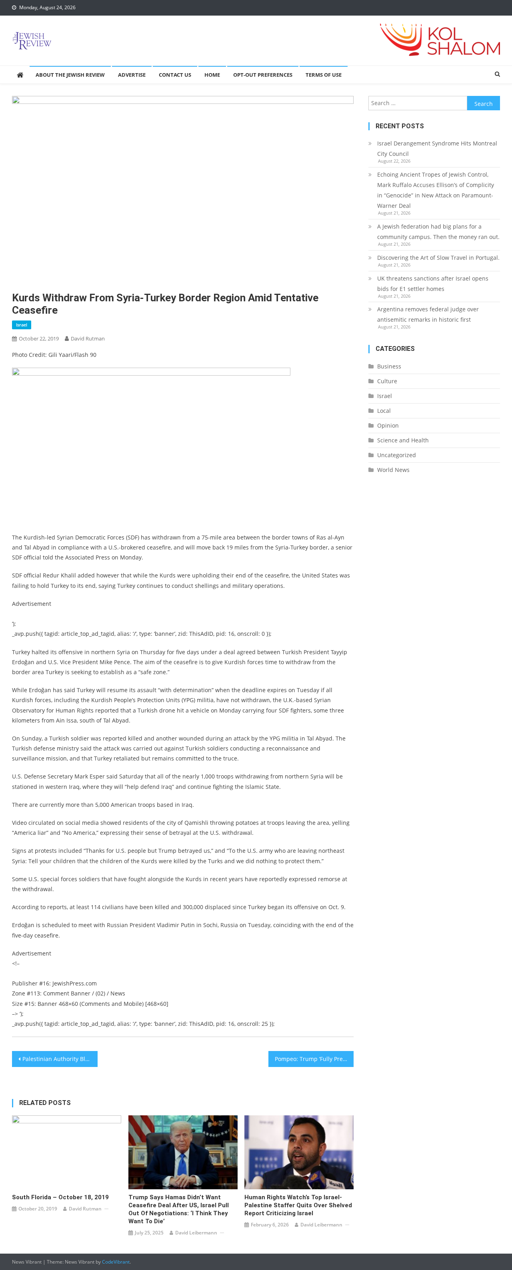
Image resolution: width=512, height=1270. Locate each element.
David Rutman (88, 338)
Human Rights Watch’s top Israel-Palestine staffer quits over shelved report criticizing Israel (298, 1205)
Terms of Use (324, 74)
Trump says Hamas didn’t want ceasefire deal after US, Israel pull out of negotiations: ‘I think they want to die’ (178, 1209)
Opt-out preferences (262, 74)
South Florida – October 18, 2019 (60, 1197)
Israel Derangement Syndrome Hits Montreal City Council (437, 148)
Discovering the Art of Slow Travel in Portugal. (438, 257)
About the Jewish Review (70, 74)
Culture (387, 381)
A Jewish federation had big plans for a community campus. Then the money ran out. (438, 232)
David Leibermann (196, 1232)
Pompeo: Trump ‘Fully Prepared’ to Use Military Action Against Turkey (314, 1059)
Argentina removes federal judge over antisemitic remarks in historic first (428, 314)
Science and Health (403, 440)
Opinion (388, 425)
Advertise (132, 74)
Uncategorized (396, 455)
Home (212, 74)
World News (393, 470)
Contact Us (175, 74)
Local (384, 410)
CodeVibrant (116, 1261)
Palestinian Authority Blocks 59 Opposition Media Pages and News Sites (60, 1059)
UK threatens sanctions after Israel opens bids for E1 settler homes (432, 284)
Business (389, 366)
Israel (21, 325)
